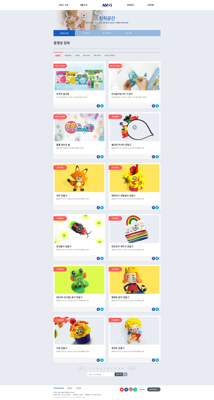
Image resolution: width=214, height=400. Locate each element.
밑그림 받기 (107, 33)
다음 (130, 368)
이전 (84, 368)
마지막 (133, 368)
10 (122, 368)
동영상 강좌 (64, 33)
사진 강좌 (85, 33)
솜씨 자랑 (128, 33)
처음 (80, 368)
